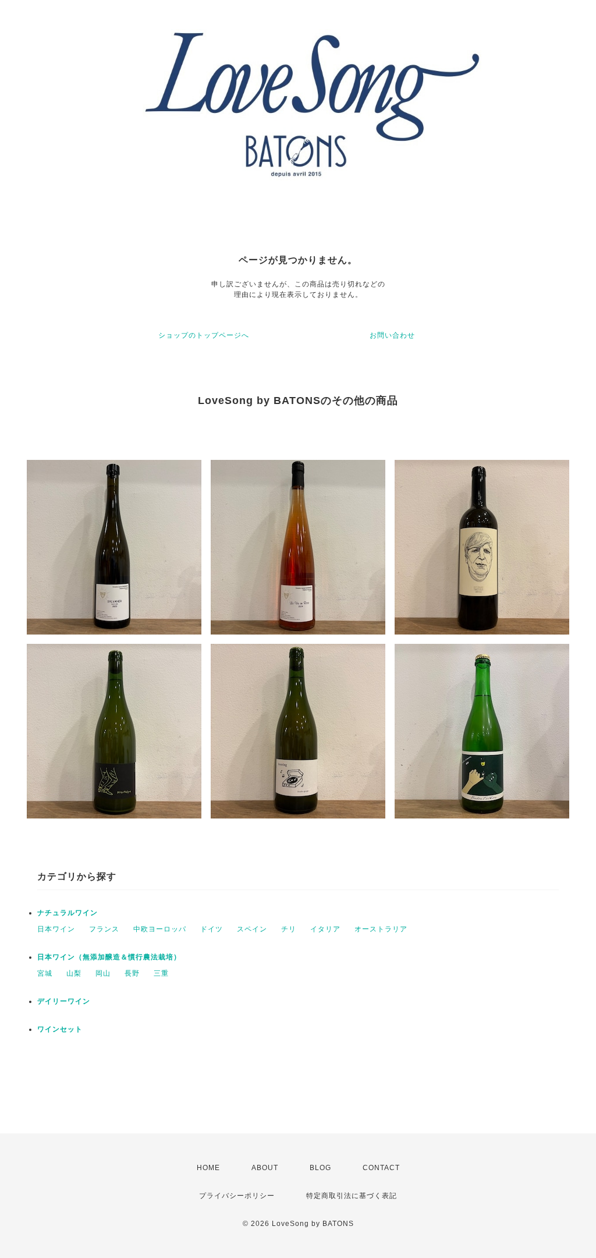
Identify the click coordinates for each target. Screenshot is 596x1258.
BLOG (320, 1168)
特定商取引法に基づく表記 (351, 1196)
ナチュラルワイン (67, 913)
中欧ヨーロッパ (159, 929)
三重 (161, 973)
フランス (104, 929)
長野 (132, 973)
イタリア (325, 929)
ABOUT (264, 1168)
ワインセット (60, 1029)
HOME (208, 1168)
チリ (288, 929)
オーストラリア (380, 929)
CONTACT (381, 1168)
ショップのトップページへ (203, 335)
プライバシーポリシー (237, 1196)
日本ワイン (56, 929)
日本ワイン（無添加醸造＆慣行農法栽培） (109, 957)
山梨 (73, 973)
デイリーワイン (63, 1001)
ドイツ (211, 929)
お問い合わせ (392, 335)
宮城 (44, 973)
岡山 (103, 973)
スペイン (252, 929)
